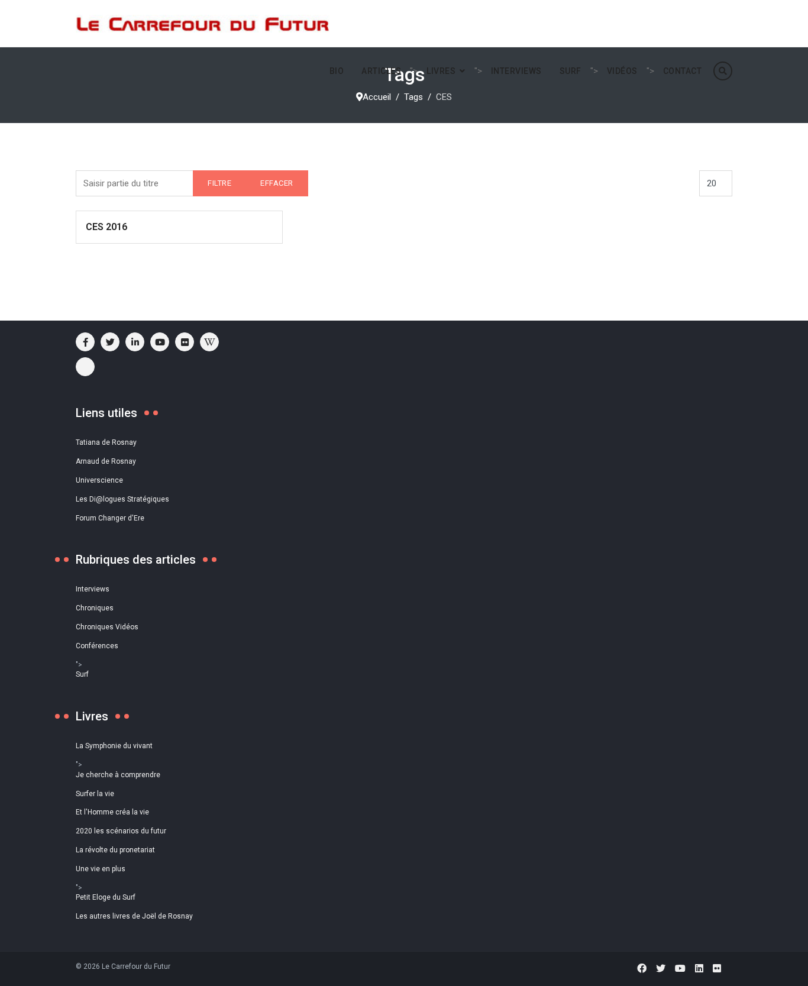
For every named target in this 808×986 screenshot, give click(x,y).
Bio (336, 71)
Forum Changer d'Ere (110, 518)
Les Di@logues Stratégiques (122, 499)
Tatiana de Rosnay (106, 442)
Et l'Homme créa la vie (112, 812)
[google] (134, 341)
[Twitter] (660, 968)
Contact (682, 71)
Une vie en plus (100, 869)
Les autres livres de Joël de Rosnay (134, 916)
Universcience (99, 480)
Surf (570, 71)
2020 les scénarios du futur (121, 831)
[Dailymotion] (85, 366)
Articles (381, 71)
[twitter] (110, 341)
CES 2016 (106, 226)
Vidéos (622, 71)
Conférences (97, 646)
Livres (440, 71)
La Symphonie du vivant (114, 746)
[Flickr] (184, 341)
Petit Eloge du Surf (105, 897)
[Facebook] (642, 968)
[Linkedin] (699, 968)
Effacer (276, 183)
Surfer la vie (95, 794)
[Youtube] (159, 341)
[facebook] (85, 341)
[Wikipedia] (209, 341)
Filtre (219, 183)
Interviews (516, 71)
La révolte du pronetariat (115, 850)
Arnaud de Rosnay (106, 461)
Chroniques (95, 608)
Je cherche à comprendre (118, 775)
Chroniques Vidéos (107, 627)
